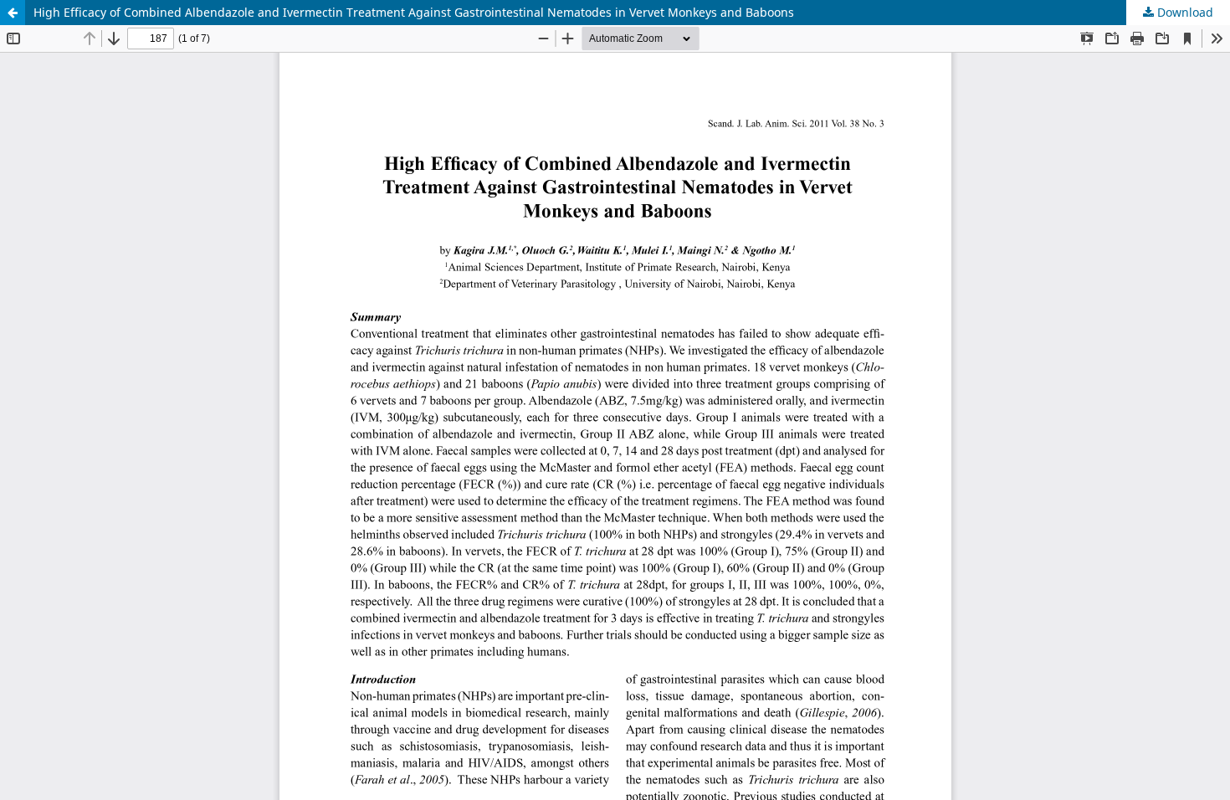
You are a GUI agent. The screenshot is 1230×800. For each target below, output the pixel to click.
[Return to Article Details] (12, 12)
